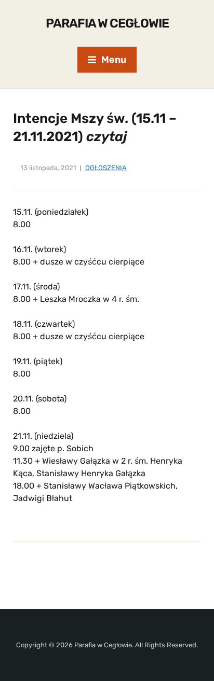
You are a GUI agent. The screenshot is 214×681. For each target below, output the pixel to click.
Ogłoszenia (106, 168)
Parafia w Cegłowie (107, 23)
